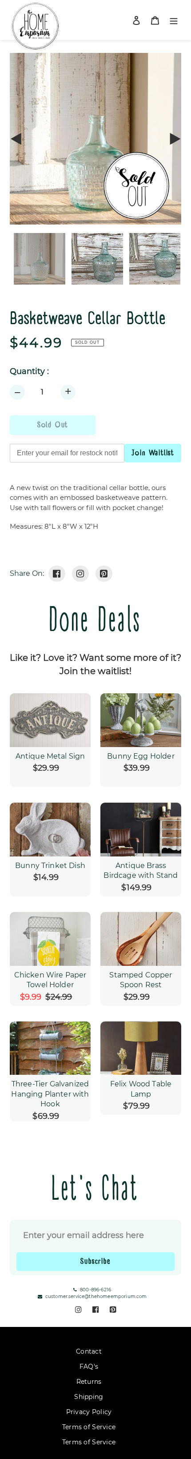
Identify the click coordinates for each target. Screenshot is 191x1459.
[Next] (174, 139)
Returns (89, 1382)
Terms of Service (88, 1427)
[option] (95, 258)
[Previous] (16, 139)
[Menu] (173, 20)
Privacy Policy (89, 1412)
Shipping (88, 1397)
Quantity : (29, 371)
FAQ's (89, 1367)
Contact (89, 1351)
